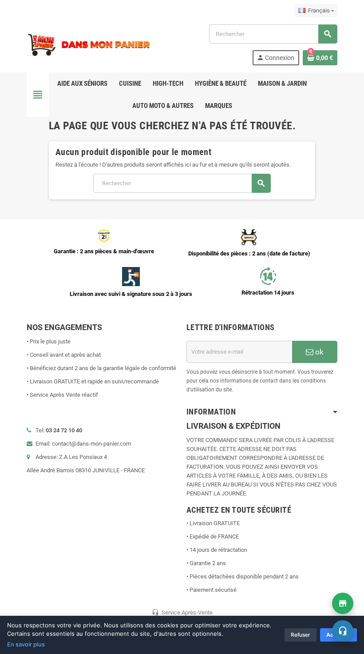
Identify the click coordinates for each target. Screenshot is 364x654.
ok (318, 351)
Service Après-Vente (182, 612)
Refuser (300, 634)
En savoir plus (26, 644)
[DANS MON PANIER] (89, 44)
